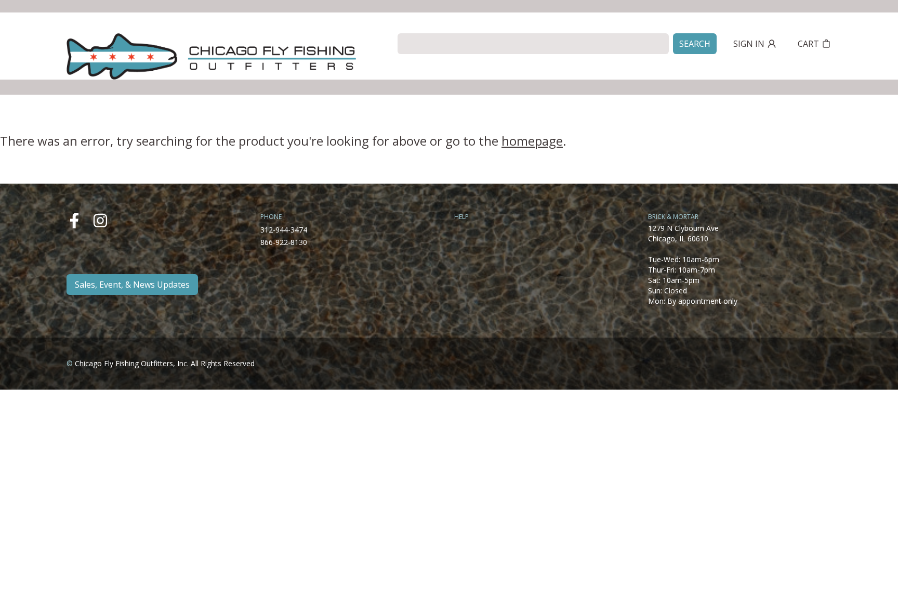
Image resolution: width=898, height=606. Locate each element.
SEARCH (694, 43)
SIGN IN (748, 43)
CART (808, 43)
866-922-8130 (283, 242)
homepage (532, 140)
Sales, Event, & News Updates (132, 284)
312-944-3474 (283, 230)
